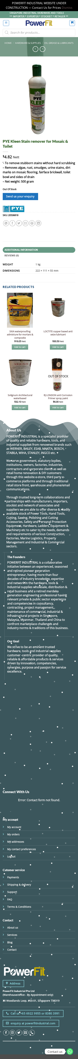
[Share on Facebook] (12, 223)
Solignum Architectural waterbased (20, 397)
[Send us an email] (25, 1033)
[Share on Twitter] (19, 223)
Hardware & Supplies (28, 43)
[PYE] (13, 209)
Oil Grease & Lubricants (58, 43)
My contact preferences (21, 849)
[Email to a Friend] (25, 223)
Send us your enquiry (20, 196)
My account (14, 827)
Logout (11, 856)
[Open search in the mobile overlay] (39, 32)
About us (12, 927)
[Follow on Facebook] (6, 1033)
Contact (12, 949)
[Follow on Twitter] (19, 1033)
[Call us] (32, 1033)
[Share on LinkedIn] (38, 223)
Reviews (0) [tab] (12, 255)
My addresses (15, 841)
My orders (13, 834)
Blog (10, 942)
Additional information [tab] (21, 249)
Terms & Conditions (19, 906)
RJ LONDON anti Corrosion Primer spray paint (58, 397)
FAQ (9, 899)
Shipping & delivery (19, 884)
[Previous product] (42, 49)
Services (12, 935)
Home (8, 43)
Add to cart (20, 347)
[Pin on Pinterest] (32, 223)
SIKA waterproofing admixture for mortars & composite (20, 334)
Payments (13, 877)
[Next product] (35, 49)
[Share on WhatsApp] (6, 223)
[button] (6, 23)
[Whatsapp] (70, 1051)
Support (12, 892)
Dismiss (67, 8)
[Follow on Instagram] (12, 1033)
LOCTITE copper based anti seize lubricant (58, 333)
